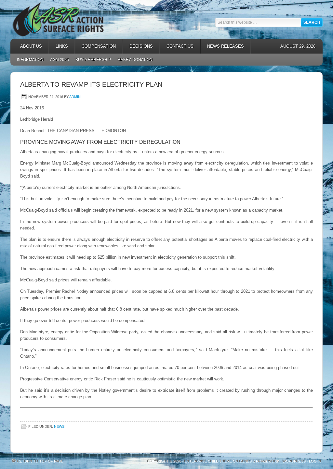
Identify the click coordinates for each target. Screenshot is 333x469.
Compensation (95, 46)
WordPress (293, 461)
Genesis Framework (259, 461)
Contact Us (179, 46)
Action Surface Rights (68, 19)
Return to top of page (40, 461)
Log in (315, 461)
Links (58, 46)
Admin (75, 97)
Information (30, 59)
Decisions (138, 46)
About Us (28, 46)
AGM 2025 (58, 59)
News (59, 426)
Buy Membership (93, 59)
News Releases (222, 46)
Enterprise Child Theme (208, 461)
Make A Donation (135, 59)
